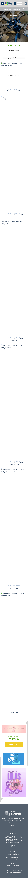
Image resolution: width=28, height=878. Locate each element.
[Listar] (4, 66)
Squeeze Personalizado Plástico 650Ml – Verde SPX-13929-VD (14, 91)
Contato (16, 9)
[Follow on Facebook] (12, 846)
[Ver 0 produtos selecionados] (26, 3)
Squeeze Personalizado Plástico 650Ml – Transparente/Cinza (14, 463)
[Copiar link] (23, 9)
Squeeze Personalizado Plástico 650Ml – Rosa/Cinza (14, 215)
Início (4, 49)
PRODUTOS (7, 9)
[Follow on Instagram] (15, 846)
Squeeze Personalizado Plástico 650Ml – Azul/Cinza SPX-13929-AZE (14, 587)
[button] (2, 3)
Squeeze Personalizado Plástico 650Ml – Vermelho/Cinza (14, 711)
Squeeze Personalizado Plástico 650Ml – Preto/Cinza (14, 339)
